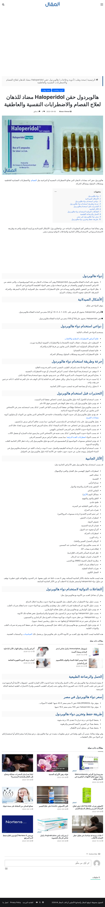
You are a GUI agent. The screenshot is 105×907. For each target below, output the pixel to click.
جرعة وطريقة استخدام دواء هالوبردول (84, 204)
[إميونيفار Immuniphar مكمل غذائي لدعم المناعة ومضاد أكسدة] (96, 652)
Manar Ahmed (64, 111)
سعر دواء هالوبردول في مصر (88, 217)
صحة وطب (80, 79)
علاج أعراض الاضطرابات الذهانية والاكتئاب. (81, 338)
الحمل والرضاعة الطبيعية (89, 214)
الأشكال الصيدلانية (92, 199)
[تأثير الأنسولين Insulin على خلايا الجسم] (52, 795)
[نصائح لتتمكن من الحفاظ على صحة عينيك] (17, 795)
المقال (84, 902)
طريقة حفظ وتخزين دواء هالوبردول (84, 219)
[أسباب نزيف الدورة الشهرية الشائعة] (43, 663)
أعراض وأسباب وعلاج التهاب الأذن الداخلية (19, 648)
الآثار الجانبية (94, 209)
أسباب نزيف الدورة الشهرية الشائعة (21, 660)
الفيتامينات (27, 634)
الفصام (34, 180)
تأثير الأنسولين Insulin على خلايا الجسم (53, 806)
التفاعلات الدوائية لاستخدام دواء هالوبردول (83, 212)
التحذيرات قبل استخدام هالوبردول (86, 206)
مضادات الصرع (93, 417)
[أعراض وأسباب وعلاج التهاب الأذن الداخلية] (43, 652)
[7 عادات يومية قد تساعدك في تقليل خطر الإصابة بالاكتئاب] (87, 824)
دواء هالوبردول (93, 196)
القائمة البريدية (28, 902)
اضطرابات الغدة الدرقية (76, 437)
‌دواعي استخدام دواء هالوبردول (87, 201)
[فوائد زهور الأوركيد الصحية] (52, 763)
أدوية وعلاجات (67, 79)
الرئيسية (91, 79)
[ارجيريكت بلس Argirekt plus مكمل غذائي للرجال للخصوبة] (52, 824)
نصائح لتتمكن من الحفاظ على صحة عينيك (18, 806)
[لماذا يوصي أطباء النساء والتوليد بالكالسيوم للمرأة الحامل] (96, 663)
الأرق (85, 494)
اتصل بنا (5, 902)
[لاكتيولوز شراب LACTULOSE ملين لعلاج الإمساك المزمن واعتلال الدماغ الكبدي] (87, 795)
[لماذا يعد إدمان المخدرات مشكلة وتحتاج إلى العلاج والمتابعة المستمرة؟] (17, 763)
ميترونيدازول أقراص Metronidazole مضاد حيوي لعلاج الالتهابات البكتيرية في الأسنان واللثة (89, 776)
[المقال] (52, 4)
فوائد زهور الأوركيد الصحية (58, 774)
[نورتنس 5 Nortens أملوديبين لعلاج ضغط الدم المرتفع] (17, 824)
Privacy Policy (15, 902)
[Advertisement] (52, 42)
